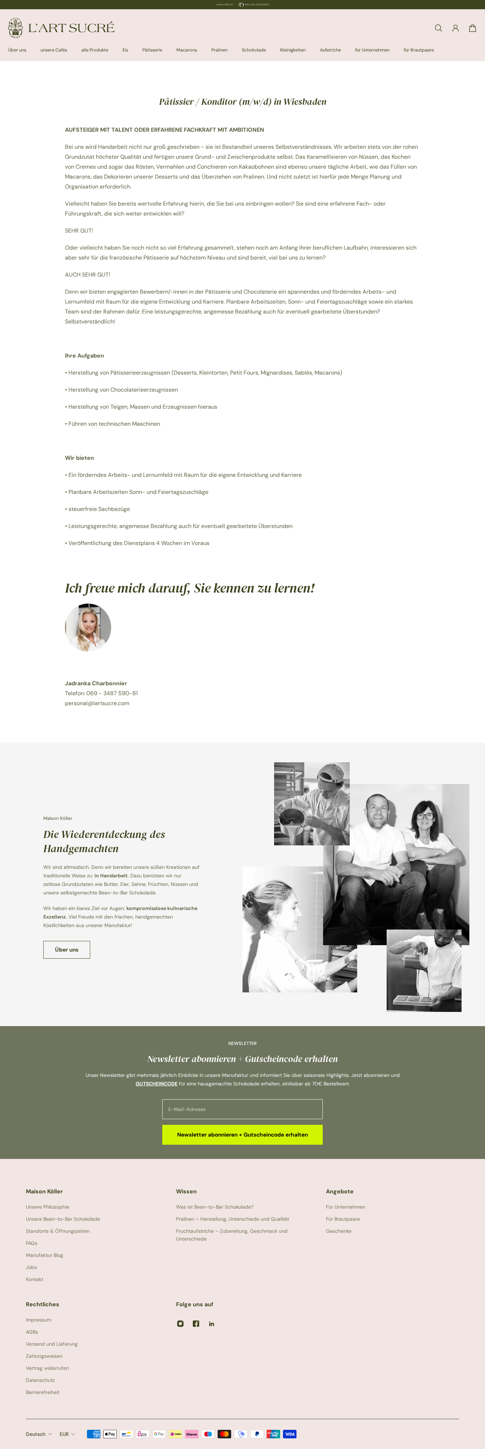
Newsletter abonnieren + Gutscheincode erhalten (242, 1134)
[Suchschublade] (438, 28)
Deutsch (35, 1434)
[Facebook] (196, 1323)
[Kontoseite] (455, 28)
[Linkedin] (211, 1323)
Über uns (66, 949)
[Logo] (61, 28)
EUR (64, 1434)
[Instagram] (180, 1323)
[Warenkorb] (472, 28)
